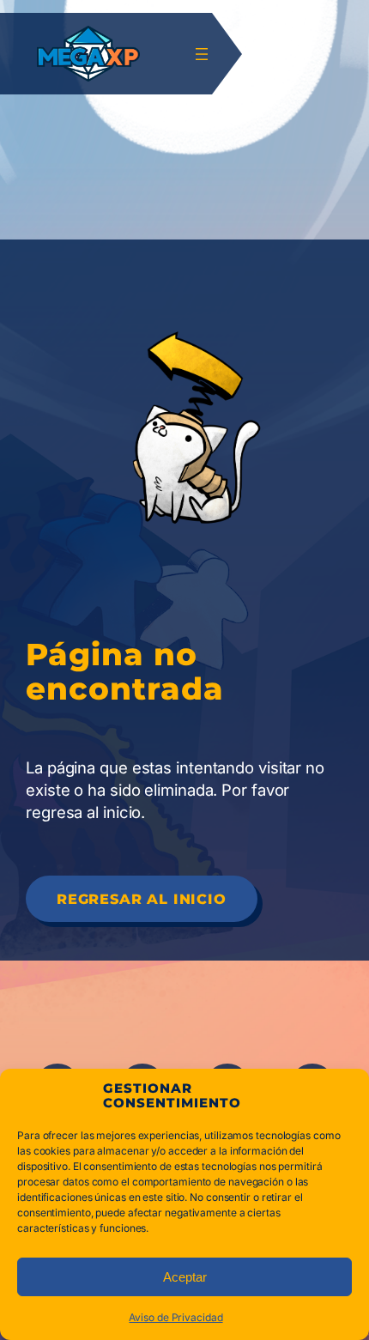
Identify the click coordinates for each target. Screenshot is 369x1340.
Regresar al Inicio (142, 898)
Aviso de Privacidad (175, 1317)
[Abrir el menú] (201, 54)
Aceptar (185, 1277)
